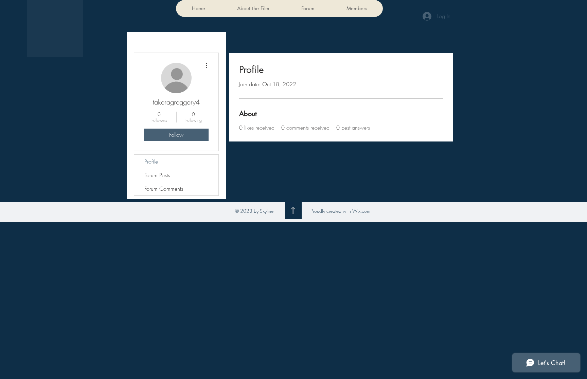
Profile (151, 161)
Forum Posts (157, 175)
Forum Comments (163, 188)
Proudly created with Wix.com (340, 211)
